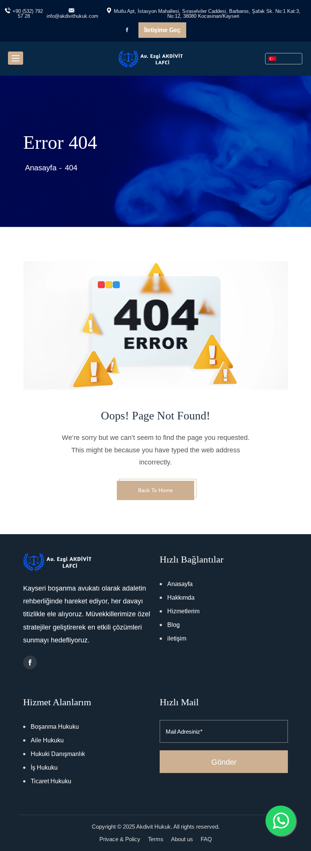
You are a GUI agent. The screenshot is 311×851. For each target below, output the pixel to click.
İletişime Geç (162, 30)
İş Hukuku (44, 767)
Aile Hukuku (47, 740)
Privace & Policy (119, 839)
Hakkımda (181, 597)
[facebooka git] (30, 662)
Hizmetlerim (183, 611)
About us (182, 839)
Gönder (224, 762)
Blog (173, 625)
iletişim (176, 638)
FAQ (206, 839)
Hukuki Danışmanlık (58, 754)
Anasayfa (41, 168)
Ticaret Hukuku (51, 781)
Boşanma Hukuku (55, 726)
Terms (155, 839)
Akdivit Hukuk (153, 826)
